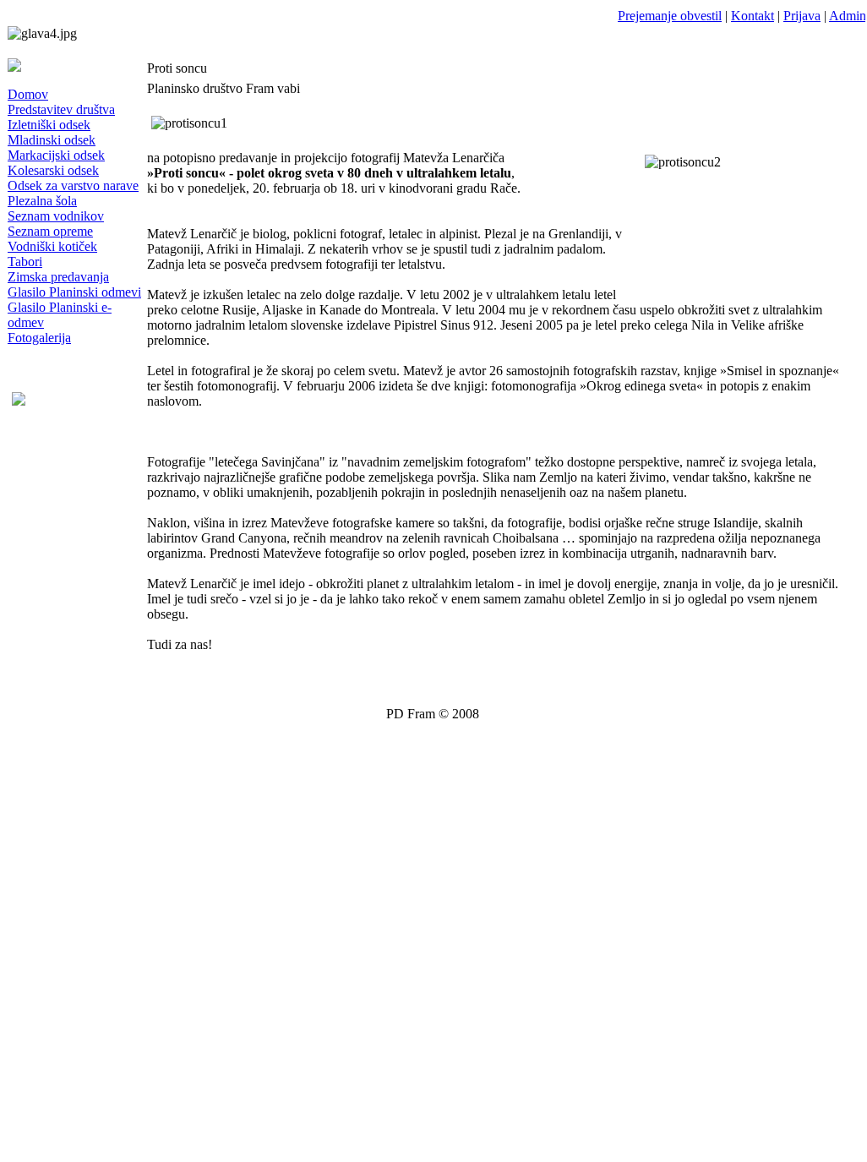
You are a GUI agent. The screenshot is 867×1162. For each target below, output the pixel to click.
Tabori (25, 261)
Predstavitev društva (61, 109)
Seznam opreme (50, 231)
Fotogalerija (39, 337)
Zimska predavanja (58, 277)
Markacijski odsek (56, 155)
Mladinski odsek (51, 140)
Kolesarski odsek (53, 170)
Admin (847, 15)
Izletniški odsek (49, 124)
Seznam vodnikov (56, 216)
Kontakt (752, 15)
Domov (28, 94)
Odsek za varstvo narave (73, 185)
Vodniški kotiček (52, 246)
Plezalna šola (42, 201)
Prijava (802, 15)
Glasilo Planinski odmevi (74, 292)
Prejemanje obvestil (670, 15)
